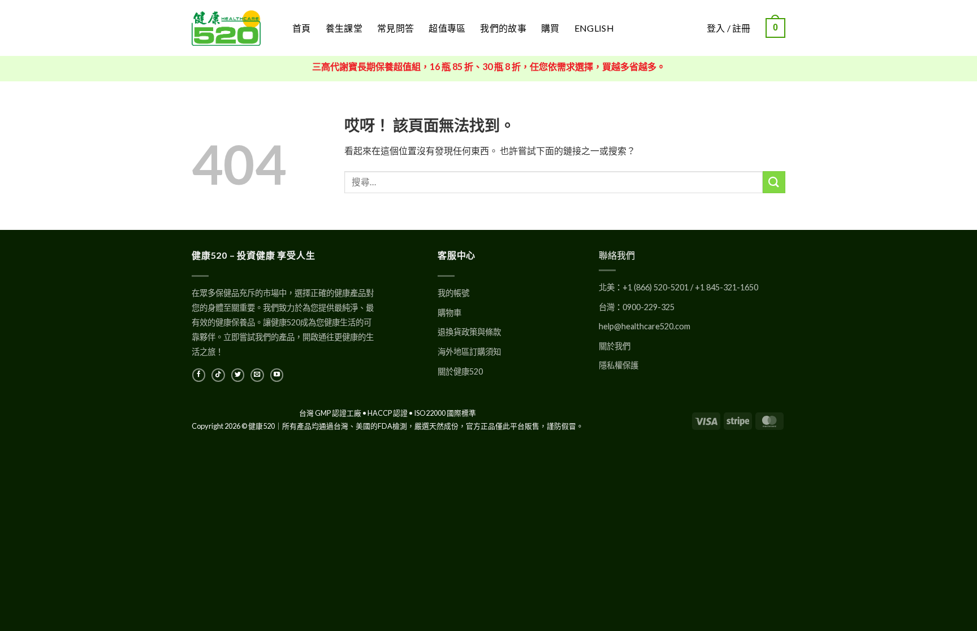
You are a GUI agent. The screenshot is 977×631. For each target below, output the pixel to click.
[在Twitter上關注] (237, 375)
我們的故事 (503, 28)
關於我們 (614, 346)
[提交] (774, 182)
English (594, 28)
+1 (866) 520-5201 (655, 287)
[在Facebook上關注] (198, 375)
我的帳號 (453, 293)
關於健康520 (460, 371)
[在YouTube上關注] (276, 375)
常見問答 (395, 28)
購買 (550, 28)
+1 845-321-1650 (726, 287)
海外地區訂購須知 (469, 351)
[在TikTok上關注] (217, 375)
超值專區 (447, 28)
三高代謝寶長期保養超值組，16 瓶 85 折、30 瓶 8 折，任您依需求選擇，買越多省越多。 (488, 66)
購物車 (449, 312)
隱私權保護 (618, 365)
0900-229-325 (648, 307)
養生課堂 (344, 28)
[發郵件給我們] (256, 375)
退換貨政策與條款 (469, 332)
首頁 (301, 28)
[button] (775, 28)
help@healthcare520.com (644, 326)
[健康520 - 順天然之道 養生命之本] (233, 28)
